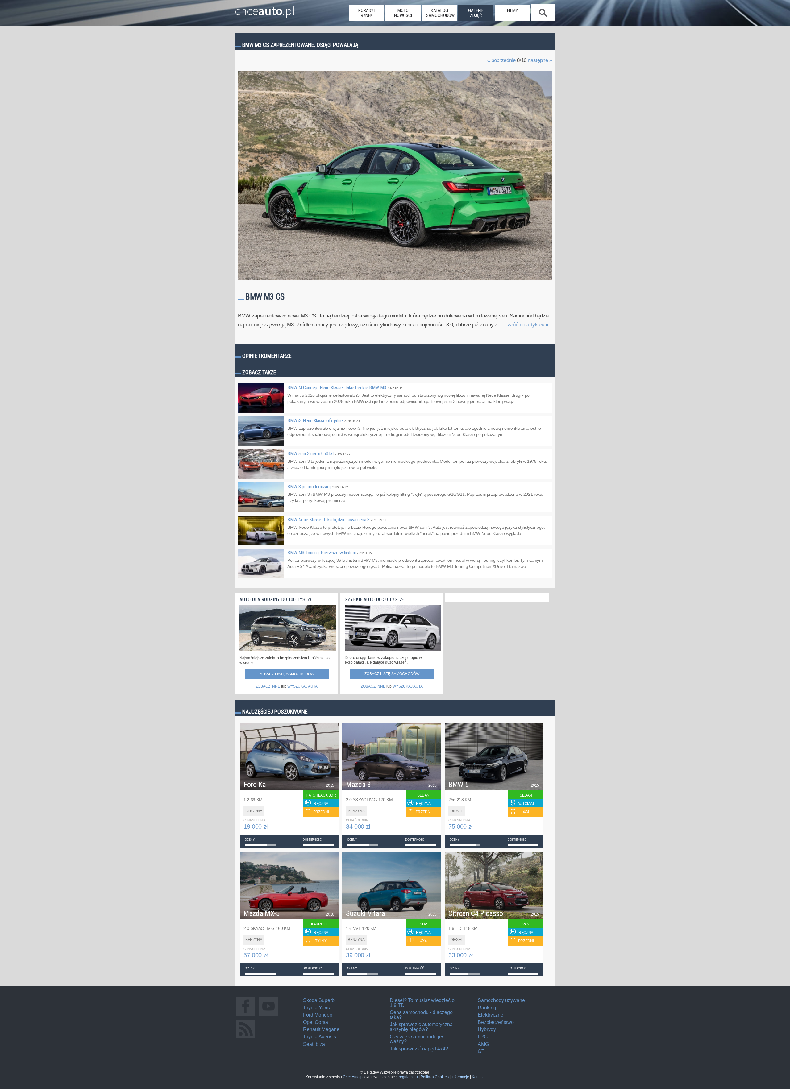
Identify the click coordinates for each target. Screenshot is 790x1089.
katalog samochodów (440, 13)
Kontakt (478, 1077)
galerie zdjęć (476, 13)
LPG (483, 1036)
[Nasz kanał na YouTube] (268, 1015)
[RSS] (245, 1038)
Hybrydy (487, 1029)
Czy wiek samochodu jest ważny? (418, 1039)
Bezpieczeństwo (496, 1022)
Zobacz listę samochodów (286, 674)
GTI (482, 1051)
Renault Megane (321, 1029)
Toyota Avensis (319, 1036)
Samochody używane (501, 1000)
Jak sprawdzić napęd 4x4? (419, 1048)
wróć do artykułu (528, 325)
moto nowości (403, 13)
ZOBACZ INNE (268, 686)
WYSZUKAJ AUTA (302, 686)
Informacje (460, 1077)
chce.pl (265, 8)
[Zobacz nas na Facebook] (245, 1015)
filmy (512, 10)
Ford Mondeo (317, 1014)
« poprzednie (501, 60)
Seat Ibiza (314, 1044)
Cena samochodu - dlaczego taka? (421, 1015)
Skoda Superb (319, 1000)
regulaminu (408, 1077)
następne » (540, 60)
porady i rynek (366, 13)
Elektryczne (490, 1014)
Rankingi (487, 1007)
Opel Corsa (315, 1022)
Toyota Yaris (316, 1007)
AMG (483, 1044)
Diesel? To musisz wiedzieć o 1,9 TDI (422, 1003)
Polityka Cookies (435, 1077)
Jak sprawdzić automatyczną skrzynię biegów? (421, 1027)
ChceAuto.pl (353, 1077)
